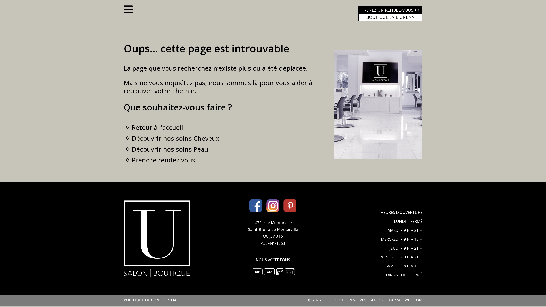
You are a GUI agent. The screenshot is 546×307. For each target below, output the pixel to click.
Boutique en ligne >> (390, 17)
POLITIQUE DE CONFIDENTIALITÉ (154, 300)
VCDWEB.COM (409, 300)
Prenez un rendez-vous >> (390, 10)
